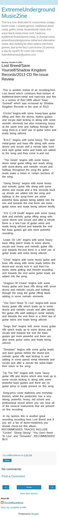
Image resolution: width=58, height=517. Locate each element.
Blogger (35, 513)
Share (7, 460)
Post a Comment (13, 476)
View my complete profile (13, 507)
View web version (29, 493)
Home (29, 487)
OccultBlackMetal (13, 502)
